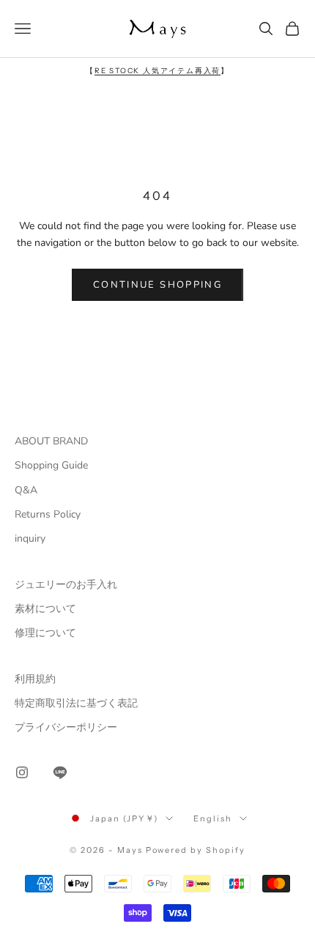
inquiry (30, 538)
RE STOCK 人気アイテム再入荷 (157, 70)
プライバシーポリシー (66, 727)
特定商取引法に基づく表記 (76, 703)
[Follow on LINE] (60, 772)
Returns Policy (48, 514)
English (212, 818)
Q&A (26, 490)
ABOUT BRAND (51, 441)
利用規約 (35, 679)
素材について (45, 609)
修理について (45, 633)
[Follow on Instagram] (22, 772)
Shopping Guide (51, 465)
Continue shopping (157, 284)
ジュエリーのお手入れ (66, 585)
